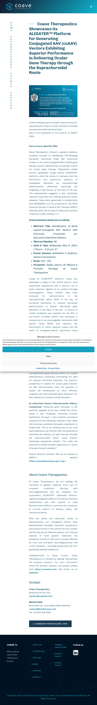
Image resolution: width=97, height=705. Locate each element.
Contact (37, 677)
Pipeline (37, 658)
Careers (11, 100)
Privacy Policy (54, 368)
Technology (39, 651)
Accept (48, 349)
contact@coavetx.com (40, 596)
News (35, 664)
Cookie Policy (41, 368)
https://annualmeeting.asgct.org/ (47, 461)
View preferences (48, 363)
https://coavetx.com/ (46, 569)
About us (37, 645)
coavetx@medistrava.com (42, 609)
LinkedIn (33, 572)
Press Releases (11, 52)
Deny (48, 356)
